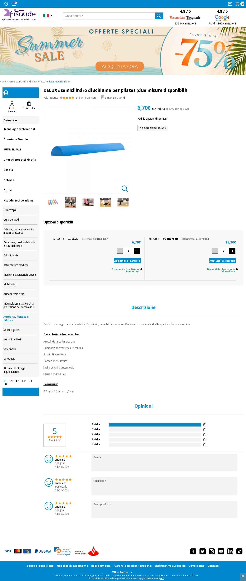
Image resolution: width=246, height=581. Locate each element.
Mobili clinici (20, 284)
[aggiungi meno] (120, 251)
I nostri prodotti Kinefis (20, 159)
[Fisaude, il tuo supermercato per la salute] (19, 15)
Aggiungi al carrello (127, 260)
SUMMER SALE (20, 149)
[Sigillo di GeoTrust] (63, 551)
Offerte (20, 180)
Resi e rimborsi (101, 565)
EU (5, 384)
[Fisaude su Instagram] (212, 551)
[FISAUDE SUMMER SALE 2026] (123, 51)
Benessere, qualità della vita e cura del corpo (20, 244)
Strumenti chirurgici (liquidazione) (20, 370)
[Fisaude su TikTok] (239, 551)
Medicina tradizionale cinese (20, 275)
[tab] (11, 107)
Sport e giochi (20, 330)
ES (17, 381)
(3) (204, 424)
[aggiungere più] (137, 251)
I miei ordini (29, 108)
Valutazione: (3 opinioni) (70, 97)
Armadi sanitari (20, 339)
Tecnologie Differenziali (20, 129)
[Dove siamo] (6, 4)
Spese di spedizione (40, 565)
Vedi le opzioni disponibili (152, 118)
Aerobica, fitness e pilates (20, 318)
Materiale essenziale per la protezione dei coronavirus (20, 305)
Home (3, 81)
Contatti (213, 565)
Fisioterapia (20, 210)
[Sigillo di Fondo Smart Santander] (88, 551)
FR (24, 381)
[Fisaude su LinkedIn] (230, 551)
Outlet (20, 190)
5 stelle (95, 424)
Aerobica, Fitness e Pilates (22, 81)
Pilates (41, 81)
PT (30, 381)
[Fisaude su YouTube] (221, 551)
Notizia (20, 170)
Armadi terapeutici (20, 294)
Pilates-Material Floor (58, 81)
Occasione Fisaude (20, 139)
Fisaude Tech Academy (20, 200)
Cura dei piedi (20, 219)
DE (11, 381)
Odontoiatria (20, 255)
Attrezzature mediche (20, 265)
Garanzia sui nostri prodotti (133, 565)
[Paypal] (43, 551)
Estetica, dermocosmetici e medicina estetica (20, 231)
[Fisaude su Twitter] (202, 551)
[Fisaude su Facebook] (193, 551)
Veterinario (20, 349)
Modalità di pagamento (72, 565)
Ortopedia (20, 359)
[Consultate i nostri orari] (14, 4)
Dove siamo (196, 565)
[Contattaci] (230, 4)
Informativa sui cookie (170, 565)
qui (162, 578)
